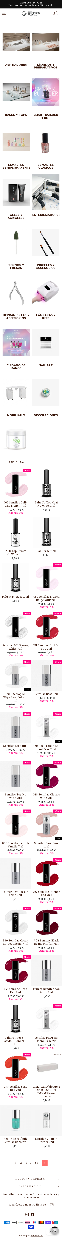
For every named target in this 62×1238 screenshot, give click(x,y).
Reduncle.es (37, 1235)
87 (36, 1162)
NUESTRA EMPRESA (30, 1179)
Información (30, 1186)
